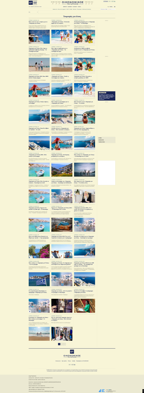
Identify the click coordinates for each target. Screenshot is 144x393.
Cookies (73, 360)
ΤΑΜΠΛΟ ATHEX (102, 142)
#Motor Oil (55, 9)
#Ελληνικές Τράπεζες (86, 9)
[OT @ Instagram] (113, 1)
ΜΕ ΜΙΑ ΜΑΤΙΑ (101, 139)
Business (70, 6)
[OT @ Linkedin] (114, 1)
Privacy (69, 360)
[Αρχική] (33, 3)
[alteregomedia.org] (102, 391)
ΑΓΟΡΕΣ (100, 137)
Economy (75, 6)
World (79, 6)
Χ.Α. (29, 12)
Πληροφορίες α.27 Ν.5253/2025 (82, 360)
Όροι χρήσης (64, 360)
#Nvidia (74, 9)
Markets (65, 6)
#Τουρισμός (79, 9)
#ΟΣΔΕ (70, 9)
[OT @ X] (111, 1)
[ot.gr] (72, 4)
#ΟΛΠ (67, 9)
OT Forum (106, 1)
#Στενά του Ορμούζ (62, 9)
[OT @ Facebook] (109, 1)
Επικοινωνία (58, 360)
